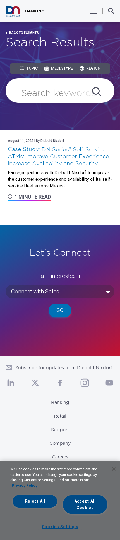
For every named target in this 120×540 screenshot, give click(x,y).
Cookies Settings (60, 526)
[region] (60, 500)
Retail (60, 416)
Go (60, 310)
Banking (60, 402)
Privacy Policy (24, 485)
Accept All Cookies (85, 504)
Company (60, 443)
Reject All (35, 501)
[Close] (114, 469)
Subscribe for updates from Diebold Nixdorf (63, 367)
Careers (60, 456)
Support (60, 429)
